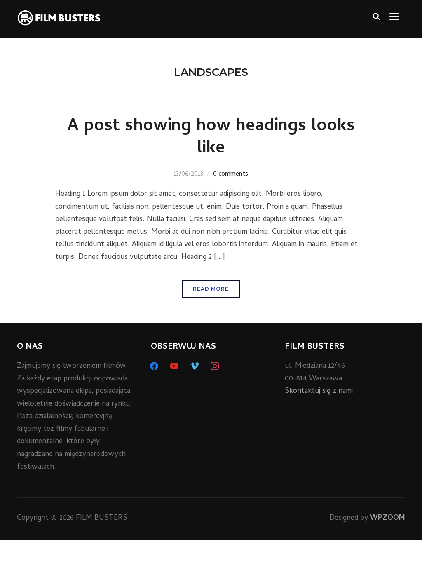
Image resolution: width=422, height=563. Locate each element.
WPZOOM (387, 518)
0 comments (230, 174)
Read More (211, 289)
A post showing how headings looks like (211, 138)
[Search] (376, 15)
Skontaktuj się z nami (319, 391)
